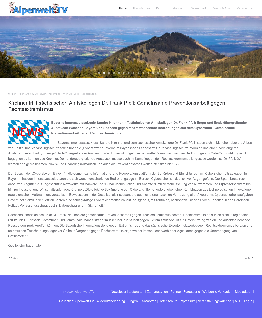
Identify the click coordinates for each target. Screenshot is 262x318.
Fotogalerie (191, 291)
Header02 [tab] (119, 73)
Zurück (14, 258)
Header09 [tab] (153, 73)
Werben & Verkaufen (217, 291)
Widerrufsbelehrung (110, 301)
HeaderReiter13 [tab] (109, 73)
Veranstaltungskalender (215, 301)
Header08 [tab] (148, 73)
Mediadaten (243, 291)
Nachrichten (141, 8)
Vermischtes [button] (245, 8)
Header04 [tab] (129, 73)
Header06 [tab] (138, 73)
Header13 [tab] (104, 73)
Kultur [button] (160, 8)
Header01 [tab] (114, 73)
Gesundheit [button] (199, 8)
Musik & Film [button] (222, 8)
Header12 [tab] (99, 73)
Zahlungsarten (157, 291)
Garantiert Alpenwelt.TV (76, 301)
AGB (238, 301)
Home (123, 8)
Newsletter (118, 291)
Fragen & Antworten (142, 301)
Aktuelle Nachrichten (82, 93)
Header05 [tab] (133, 73)
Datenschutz (168, 301)
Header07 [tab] (143, 73)
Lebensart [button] (178, 8)
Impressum (187, 301)
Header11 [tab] (163, 73)
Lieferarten (136, 291)
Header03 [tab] (124, 73)
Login (248, 301)
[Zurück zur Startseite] (39, 8)
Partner (175, 291)
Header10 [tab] (158, 73)
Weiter (248, 258)
